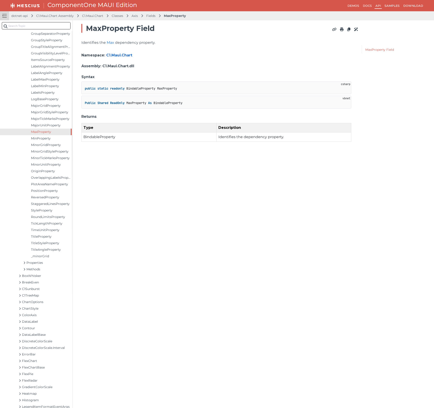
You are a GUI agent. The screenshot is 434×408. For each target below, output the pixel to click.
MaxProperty (175, 16)
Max (110, 42)
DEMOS (353, 5)
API (378, 5)
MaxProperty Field (379, 50)
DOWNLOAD (413, 5)
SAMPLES (392, 5)
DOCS (367, 5)
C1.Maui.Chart (92, 16)
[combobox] (36, 25)
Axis (135, 16)
